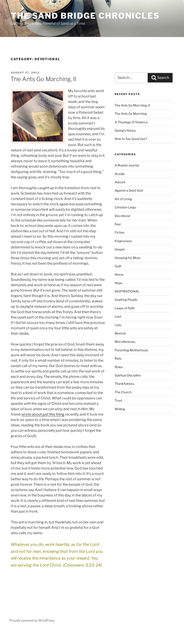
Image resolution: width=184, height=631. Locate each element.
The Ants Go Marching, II (43, 78)
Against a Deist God (129, 190)
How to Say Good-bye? (131, 139)
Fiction (119, 232)
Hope (118, 283)
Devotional (122, 216)
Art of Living (123, 199)
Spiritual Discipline (128, 375)
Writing (120, 409)
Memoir (120, 333)
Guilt (118, 266)
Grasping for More (127, 258)
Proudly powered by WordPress (32, 620)
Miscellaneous (125, 341)
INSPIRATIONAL (127, 291)
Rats (118, 358)
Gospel (120, 249)
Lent (118, 316)
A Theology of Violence (131, 122)
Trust (118, 400)
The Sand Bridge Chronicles (85, 16)
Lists (118, 325)
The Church (123, 392)
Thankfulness (124, 383)
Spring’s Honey (125, 130)
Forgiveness (123, 241)
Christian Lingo (125, 207)
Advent (120, 182)
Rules (119, 367)
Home (119, 274)
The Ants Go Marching (131, 113)
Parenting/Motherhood (131, 350)
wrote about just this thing (42, 414)
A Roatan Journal (127, 165)
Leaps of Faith (125, 308)
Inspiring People (126, 299)
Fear (118, 224)
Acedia (120, 174)
